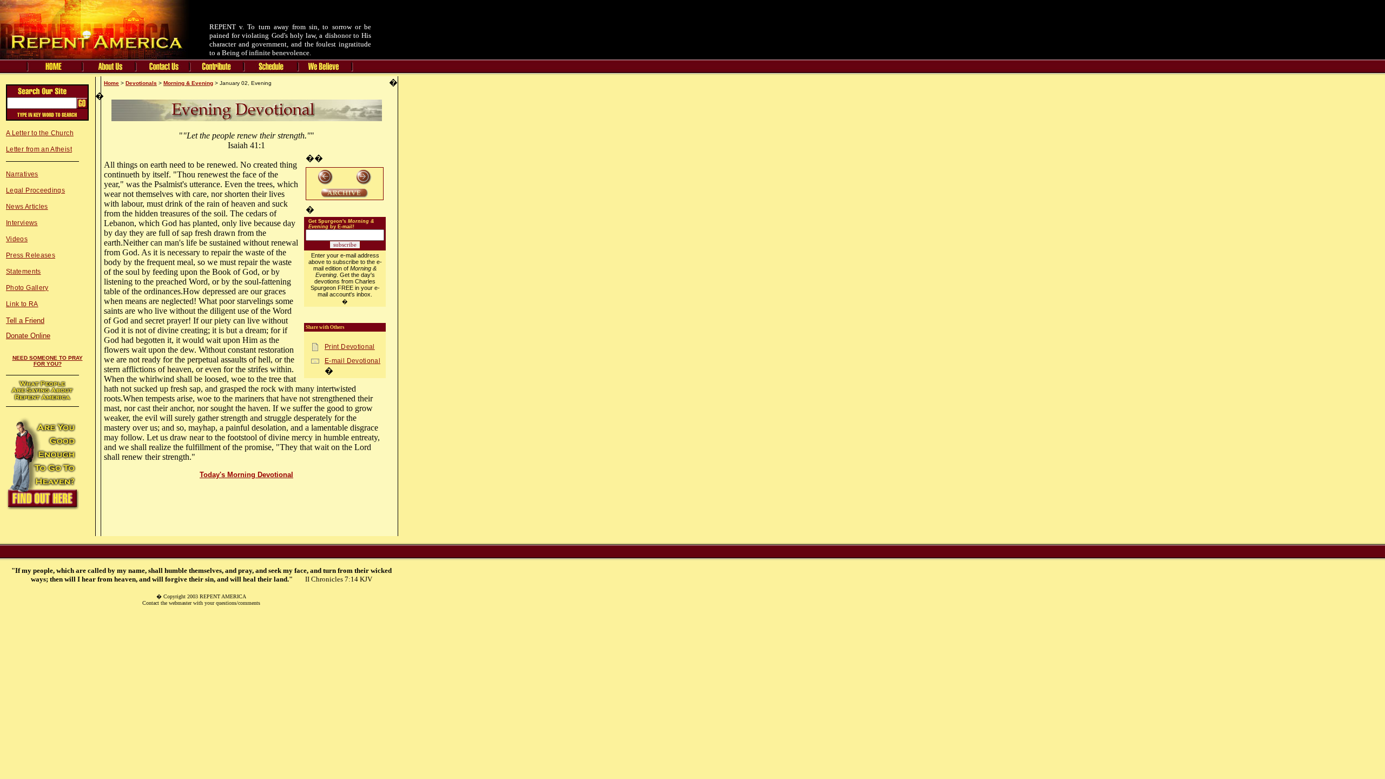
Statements (23, 271)
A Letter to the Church (40, 133)
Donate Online (28, 336)
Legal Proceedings (35, 190)
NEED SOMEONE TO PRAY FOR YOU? (47, 361)
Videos (17, 239)
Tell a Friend (25, 320)
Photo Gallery (27, 288)
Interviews (22, 223)
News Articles (27, 206)
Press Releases (30, 255)
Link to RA (22, 304)
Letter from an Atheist (39, 149)
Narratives (22, 174)
